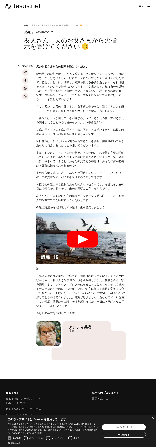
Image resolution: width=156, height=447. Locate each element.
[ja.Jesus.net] (23, 6)
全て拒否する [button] (123, 434)
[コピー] (25, 72)
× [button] (152, 418)
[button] (53, 443)
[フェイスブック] (25, 80)
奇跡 (26, 25)
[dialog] (78, 431)
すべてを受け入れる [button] (123, 427)
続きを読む (37, 433)
